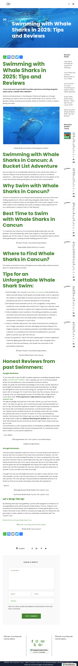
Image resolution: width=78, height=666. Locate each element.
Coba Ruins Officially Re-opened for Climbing (68, 65)
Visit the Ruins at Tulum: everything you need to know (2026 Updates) (69, 88)
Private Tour (24, 19)
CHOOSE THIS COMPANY (16, 380)
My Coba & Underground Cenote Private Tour (74, 256)
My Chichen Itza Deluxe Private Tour (74, 214)
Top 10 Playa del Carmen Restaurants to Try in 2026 (69, 76)
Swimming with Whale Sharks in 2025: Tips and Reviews (69, 113)
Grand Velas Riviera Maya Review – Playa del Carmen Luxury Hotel (69, 101)
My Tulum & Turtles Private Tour (74, 142)
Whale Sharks (33, 19)
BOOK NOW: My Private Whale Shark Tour (17, 520)
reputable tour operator (36, 292)
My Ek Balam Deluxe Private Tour (74, 296)
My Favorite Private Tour (74, 329)
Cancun (17, 19)
